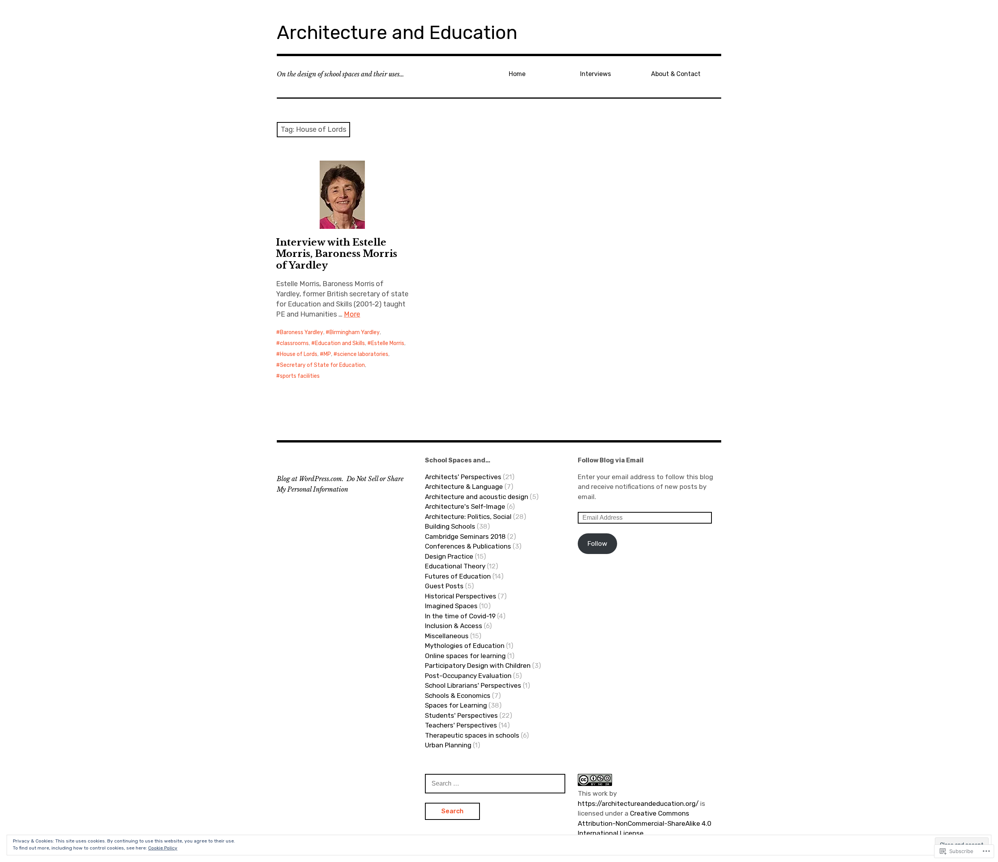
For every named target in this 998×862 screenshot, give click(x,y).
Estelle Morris (387, 343)
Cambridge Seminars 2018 (465, 536)
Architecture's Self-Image (465, 506)
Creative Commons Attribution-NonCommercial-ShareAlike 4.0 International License (644, 823)
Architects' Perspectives (463, 477)
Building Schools (450, 526)
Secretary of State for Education (322, 365)
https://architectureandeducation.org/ (638, 803)
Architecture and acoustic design (476, 497)
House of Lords (298, 354)
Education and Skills (340, 343)
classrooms (294, 343)
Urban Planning (448, 745)
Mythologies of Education (464, 646)
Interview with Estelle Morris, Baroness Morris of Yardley (336, 254)
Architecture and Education (397, 32)
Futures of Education (458, 576)
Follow (597, 543)
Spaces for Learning (456, 705)
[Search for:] (495, 783)
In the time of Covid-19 (460, 616)
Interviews (595, 74)
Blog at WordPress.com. (310, 479)
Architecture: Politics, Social (468, 516)
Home (517, 74)
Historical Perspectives (460, 596)
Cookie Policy (162, 848)
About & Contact (676, 74)
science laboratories (362, 354)
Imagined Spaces (451, 606)
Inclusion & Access (453, 626)
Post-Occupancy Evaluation (468, 676)
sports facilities (300, 376)
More (352, 314)
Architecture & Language (464, 486)
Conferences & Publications (468, 546)
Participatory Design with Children (478, 665)
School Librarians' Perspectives (473, 685)
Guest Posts (444, 586)
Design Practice (449, 556)
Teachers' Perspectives (461, 725)
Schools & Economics (457, 695)
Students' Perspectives (461, 715)
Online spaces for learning (465, 656)
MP (327, 354)
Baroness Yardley (301, 332)
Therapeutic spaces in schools (472, 735)
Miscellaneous (447, 636)
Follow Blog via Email (611, 460)
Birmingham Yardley (354, 332)
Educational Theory (455, 566)
